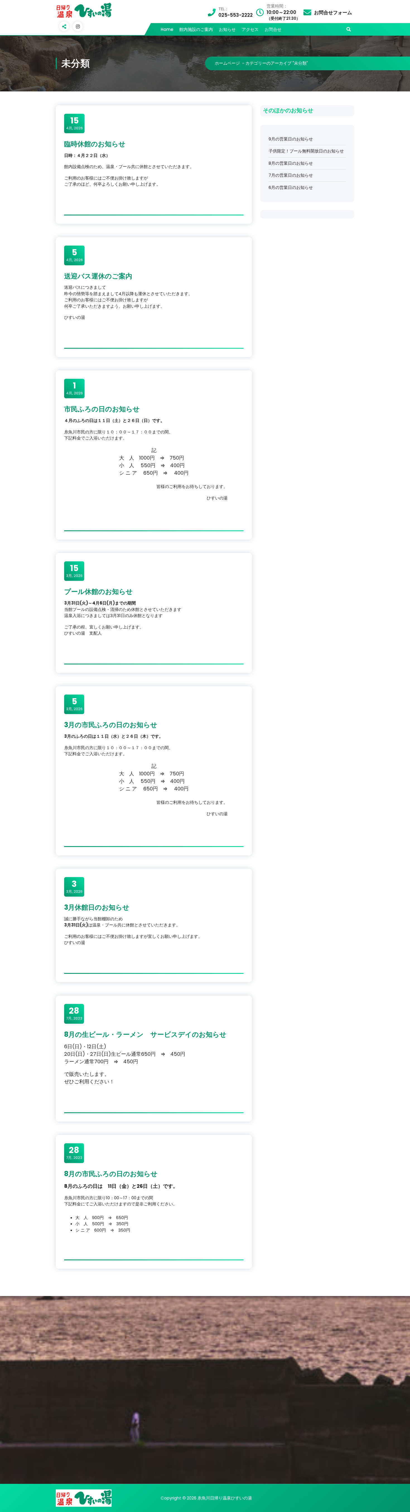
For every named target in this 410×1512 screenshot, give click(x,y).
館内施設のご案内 (196, 29)
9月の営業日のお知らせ (291, 139)
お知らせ (227, 29)
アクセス (250, 29)
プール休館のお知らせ (98, 591)
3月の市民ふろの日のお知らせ (110, 724)
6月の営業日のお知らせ (291, 187)
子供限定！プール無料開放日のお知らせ (306, 151)
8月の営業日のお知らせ (291, 163)
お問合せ (273, 29)
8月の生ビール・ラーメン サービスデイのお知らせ (145, 1034)
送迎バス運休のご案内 (98, 276)
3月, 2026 (74, 570)
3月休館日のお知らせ (96, 907)
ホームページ (227, 63)
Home (167, 29)
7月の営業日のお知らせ (291, 175)
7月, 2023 (74, 1013)
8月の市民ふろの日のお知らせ (111, 1173)
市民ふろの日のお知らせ (102, 409)
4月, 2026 (74, 123)
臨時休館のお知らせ (95, 144)
